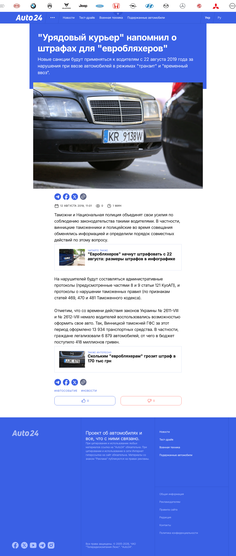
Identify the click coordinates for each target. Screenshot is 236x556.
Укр (207, 17)
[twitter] (74, 196)
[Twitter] (24, 545)
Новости (68, 17)
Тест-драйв (87, 17)
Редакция (165, 517)
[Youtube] (33, 545)
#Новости (89, 390)
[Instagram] (51, 545)
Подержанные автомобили (146, 17)
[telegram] (57, 196)
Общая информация (171, 494)
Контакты (165, 525)
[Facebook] (15, 545)
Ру (219, 17)
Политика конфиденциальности (178, 533)
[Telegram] (42, 545)
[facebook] (66, 196)
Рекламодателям (169, 502)
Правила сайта (168, 509)
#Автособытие (65, 390)
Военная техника (111, 17)
